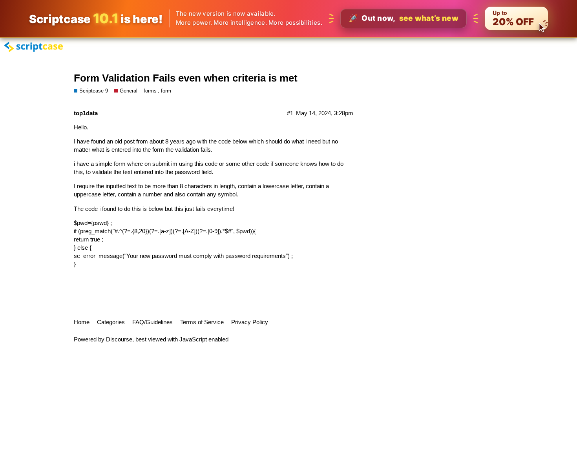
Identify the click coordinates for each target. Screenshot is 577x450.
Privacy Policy (249, 322)
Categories (111, 322)
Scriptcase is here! (96, 18)
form (166, 91)
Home (81, 322)
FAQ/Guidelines (152, 322)
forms (150, 91)
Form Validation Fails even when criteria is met (186, 78)
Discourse (119, 339)
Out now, (403, 18)
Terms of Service (202, 322)
